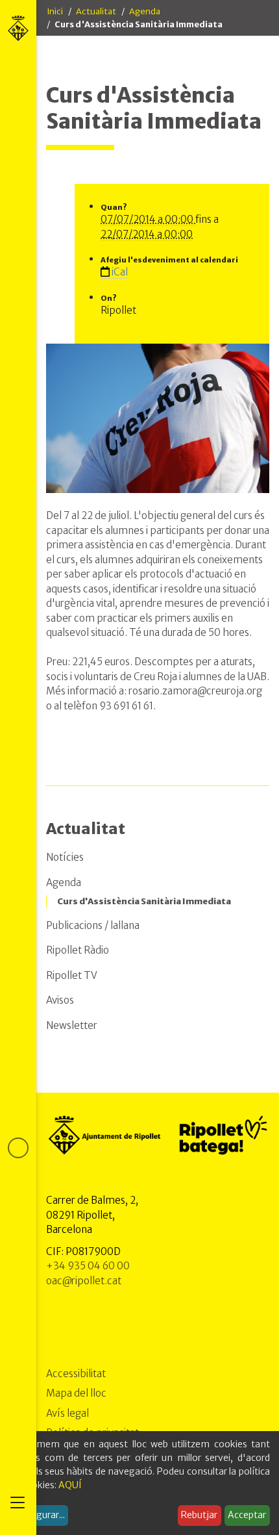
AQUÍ (70, 1485)
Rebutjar (199, 1515)
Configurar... (39, 1515)
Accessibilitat (76, 1373)
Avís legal (67, 1413)
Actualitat (96, 11)
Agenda (144, 11)
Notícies (65, 857)
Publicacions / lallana (93, 925)
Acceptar (247, 1515)
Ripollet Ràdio (77, 950)
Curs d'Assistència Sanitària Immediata (144, 901)
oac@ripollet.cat (83, 1281)
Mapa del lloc (76, 1393)
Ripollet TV (71, 975)
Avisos (60, 1000)
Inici (55, 11)
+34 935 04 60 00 (88, 1266)
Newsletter (71, 1025)
